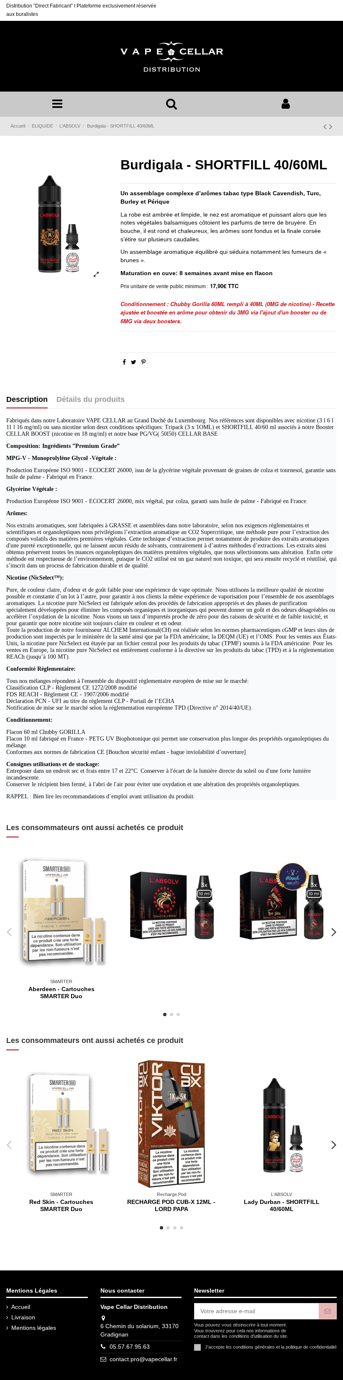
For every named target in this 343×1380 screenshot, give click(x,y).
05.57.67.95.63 (130, 1346)
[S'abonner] (327, 1311)
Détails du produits (90, 400)
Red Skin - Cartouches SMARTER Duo (61, 1205)
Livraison (23, 1317)
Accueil (20, 1306)
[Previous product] (326, 126)
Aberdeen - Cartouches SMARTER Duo (61, 992)
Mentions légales (33, 1327)
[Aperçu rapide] (106, 860)
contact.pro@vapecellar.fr (143, 1359)
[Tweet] (133, 362)
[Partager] (124, 362)
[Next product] (331, 126)
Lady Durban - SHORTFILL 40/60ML (282, 1205)
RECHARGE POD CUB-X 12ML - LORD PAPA (171, 1205)
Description (27, 400)
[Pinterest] (143, 362)
